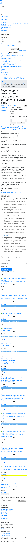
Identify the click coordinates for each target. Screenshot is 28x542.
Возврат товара (5, 518)
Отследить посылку (7, 78)
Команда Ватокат (6, 77)
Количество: (13, 118)
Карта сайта (4, 520)
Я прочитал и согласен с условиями (14, 504)
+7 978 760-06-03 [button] (6, 533)
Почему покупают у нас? (15, 127)
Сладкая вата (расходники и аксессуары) (14, 83)
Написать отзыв (6, 269)
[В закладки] (24, 106)
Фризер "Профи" (5, 345)
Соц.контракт (20, 78)
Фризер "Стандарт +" (6, 330)
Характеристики (9, 127)
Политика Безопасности (13, 504)
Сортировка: (4, 257)
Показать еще (5, 494)
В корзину (13, 122)
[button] (17, 23)
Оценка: (3, 260)
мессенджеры (7, 218)
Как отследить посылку (7, 509)
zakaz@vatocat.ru (5, 535)
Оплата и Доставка (6, 27)
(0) (15, 106)
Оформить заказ (23, 50)
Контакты (3, 24)
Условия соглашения (6, 32)
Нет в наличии (4, 386)
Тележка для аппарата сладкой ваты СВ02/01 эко (14, 469)
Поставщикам (4, 19)
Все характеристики (22, 114)
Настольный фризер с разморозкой (10, 315)
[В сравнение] (26, 106)
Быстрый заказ (21, 122)
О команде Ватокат (6, 25)
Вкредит (12, 124)
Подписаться (21, 500)
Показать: (3, 263)
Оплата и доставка (16, 77)
